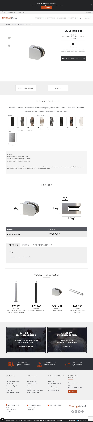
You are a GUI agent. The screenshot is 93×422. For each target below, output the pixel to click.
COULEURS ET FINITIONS (25, 88)
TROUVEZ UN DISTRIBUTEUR (74, 58)
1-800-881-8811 (31, 408)
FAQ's (69, 385)
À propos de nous (32, 381)
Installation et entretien (75, 387)
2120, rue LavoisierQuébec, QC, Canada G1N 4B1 (11, 409)
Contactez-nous (11, 12)
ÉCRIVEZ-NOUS (55, 405)
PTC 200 (36, 306)
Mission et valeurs (32, 383)
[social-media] (72, 411)
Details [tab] (13, 245)
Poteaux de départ (11, 386)
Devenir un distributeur (33, 392)
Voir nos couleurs (46, 7)
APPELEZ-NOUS (35, 405)
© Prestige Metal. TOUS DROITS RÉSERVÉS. (16, 420)
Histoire (29, 388)
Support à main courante (13, 392)
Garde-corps (9, 383)
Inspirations (50, 18)
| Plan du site (59, 420)
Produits (39, 18)
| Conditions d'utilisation (45, 420)
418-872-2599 (30, 410)
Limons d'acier (10, 388)
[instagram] (5, 12)
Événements (30, 386)
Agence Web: (72, 420)
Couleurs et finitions (53, 388)
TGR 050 (77, 306)
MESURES (58, 88)
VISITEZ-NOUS (13, 405)
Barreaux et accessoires (13, 381)
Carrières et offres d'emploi (35, 390)
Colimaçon (9, 390)
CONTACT (88, 18)
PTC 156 (16, 306)
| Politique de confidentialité (33, 420)
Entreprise (72, 18)
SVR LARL (57, 306)
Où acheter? (73, 391)
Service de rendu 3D (53, 390)
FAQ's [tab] (25, 245)
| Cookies (53, 420)
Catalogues (61, 18)
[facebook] (2, 12)
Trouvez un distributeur (54, 383)
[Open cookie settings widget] (2, 419)
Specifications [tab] (42, 245)
